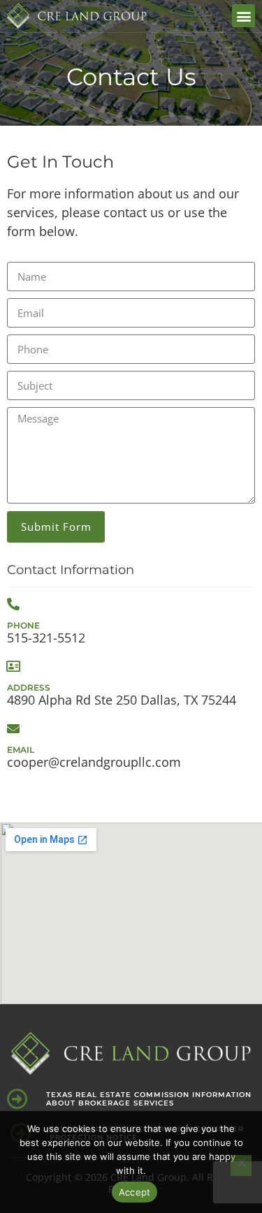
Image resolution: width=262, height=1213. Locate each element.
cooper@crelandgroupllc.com (94, 761)
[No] (241, 1165)
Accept (135, 1192)
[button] (243, 15)
